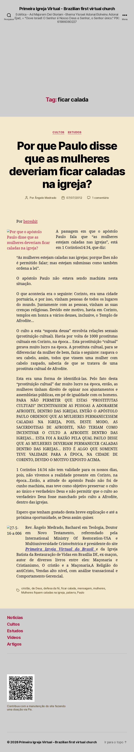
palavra (71, 592)
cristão (25, 588)
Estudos (74, 132)
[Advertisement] (67, 70)
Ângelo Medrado (45, 197)
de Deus (37, 588)
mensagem (84, 588)
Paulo (80, 592)
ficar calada (68, 588)
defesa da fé (51, 588)
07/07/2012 (74, 197)
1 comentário (100, 197)
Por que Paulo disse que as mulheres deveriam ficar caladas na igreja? (67, 165)
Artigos (14, 644)
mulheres (99, 588)
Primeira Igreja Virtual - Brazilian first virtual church (67, 9)
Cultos (58, 132)
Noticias (15, 617)
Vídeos (14, 637)
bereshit (30, 221)
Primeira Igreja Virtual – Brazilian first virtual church (58, 742)
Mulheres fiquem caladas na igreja (43, 592)
